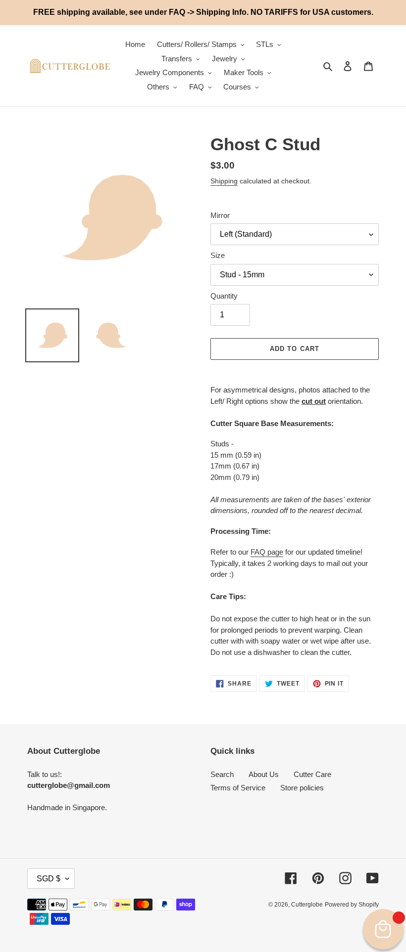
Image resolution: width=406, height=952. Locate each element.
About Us (264, 774)
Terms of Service (237, 787)
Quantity (224, 296)
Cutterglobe (307, 904)
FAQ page (267, 552)
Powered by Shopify (352, 904)
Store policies (302, 787)
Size (217, 255)
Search (222, 774)
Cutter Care (312, 774)
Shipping (224, 181)
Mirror (220, 215)
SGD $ (48, 878)
